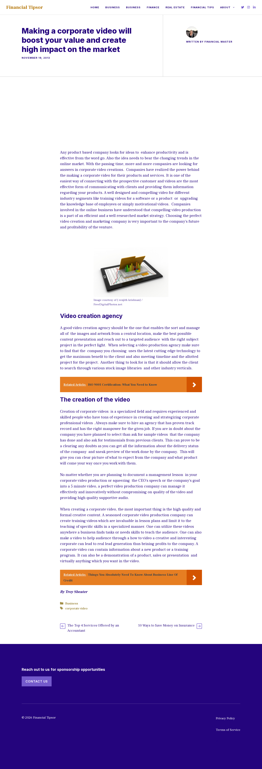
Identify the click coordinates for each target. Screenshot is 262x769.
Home (95, 7)
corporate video (76, 608)
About (225, 7)
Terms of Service (228, 730)
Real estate (175, 7)
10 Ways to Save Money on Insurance (166, 625)
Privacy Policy (225, 718)
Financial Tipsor (24, 7)
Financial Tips (202, 7)
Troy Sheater (76, 591)
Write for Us (226, 741)
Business (112, 7)
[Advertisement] (131, 105)
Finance (153, 7)
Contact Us (37, 681)
